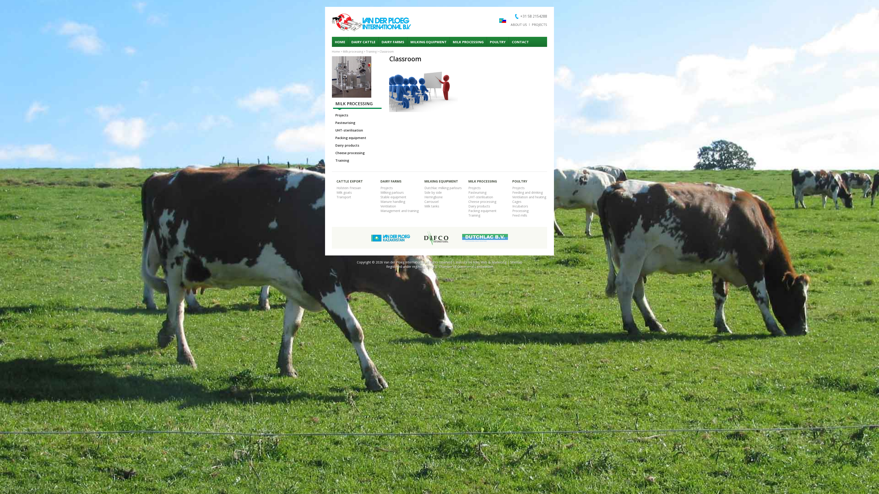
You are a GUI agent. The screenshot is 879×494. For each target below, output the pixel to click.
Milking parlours (392, 192)
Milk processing (468, 42)
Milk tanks (431, 206)
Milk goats (344, 192)
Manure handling (392, 201)
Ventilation (388, 206)
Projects (539, 24)
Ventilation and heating (529, 197)
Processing (520, 211)
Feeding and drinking (527, 192)
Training (371, 52)
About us (519, 24)
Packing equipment (350, 138)
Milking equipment (428, 42)
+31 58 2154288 (533, 16)
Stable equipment (393, 197)
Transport (343, 197)
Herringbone (433, 197)
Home (340, 42)
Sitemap (516, 262)
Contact (520, 42)
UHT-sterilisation (349, 130)
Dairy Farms (393, 42)
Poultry (498, 42)
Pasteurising (345, 123)
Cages (516, 201)
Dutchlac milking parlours (443, 188)
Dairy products (347, 145)
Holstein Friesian (348, 188)
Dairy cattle (363, 42)
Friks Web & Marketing (490, 262)
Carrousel (431, 201)
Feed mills (519, 215)
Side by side (433, 192)
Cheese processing (350, 153)
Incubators (520, 206)
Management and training (399, 211)
